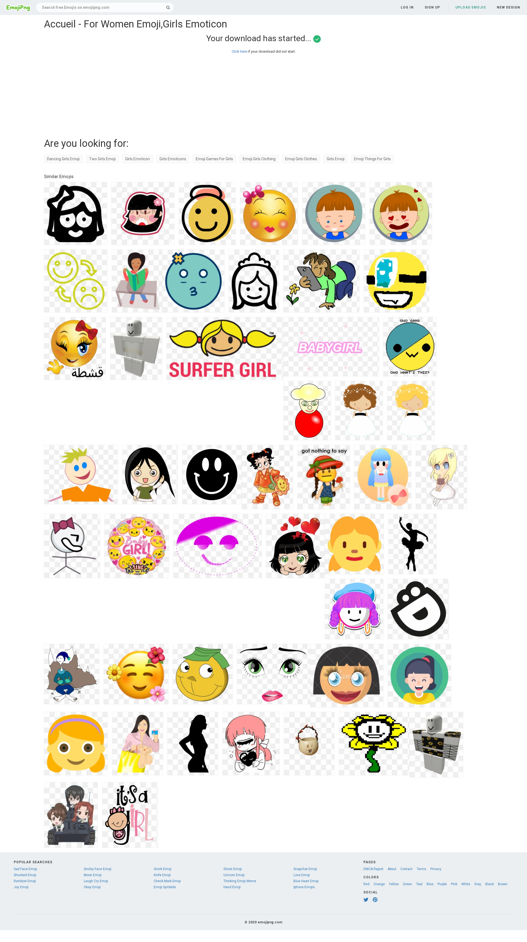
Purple (442, 884)
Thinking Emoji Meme (239, 881)
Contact (406, 869)
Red (366, 884)
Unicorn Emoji (234, 875)
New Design (508, 7)
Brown (503, 884)
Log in (407, 7)
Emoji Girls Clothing (259, 159)
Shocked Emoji (25, 875)
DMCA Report (373, 869)
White (465, 884)
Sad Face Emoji (25, 869)
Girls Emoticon (137, 159)
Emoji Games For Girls (214, 159)
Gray (477, 884)
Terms (421, 869)
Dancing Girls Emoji (63, 159)
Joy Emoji (21, 887)
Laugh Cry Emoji (96, 881)
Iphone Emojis (304, 887)
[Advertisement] (208, 94)
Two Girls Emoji (102, 159)
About (392, 869)
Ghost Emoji (232, 869)
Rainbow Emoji (25, 881)
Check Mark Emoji (167, 881)
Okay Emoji (92, 887)
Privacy (435, 869)
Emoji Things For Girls (372, 159)
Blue (430, 884)
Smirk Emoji (163, 869)
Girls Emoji (335, 159)
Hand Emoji (232, 887)
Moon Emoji (93, 875)
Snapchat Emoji (305, 869)
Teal (419, 884)
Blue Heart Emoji (306, 881)
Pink (454, 884)
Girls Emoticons (172, 159)
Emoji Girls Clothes (301, 159)
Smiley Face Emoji (97, 869)
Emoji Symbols (165, 887)
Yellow (394, 884)
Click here (239, 51)
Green (407, 884)
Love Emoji (301, 875)
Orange (379, 884)
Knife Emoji (162, 875)
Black (489, 884)
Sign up (432, 7)
